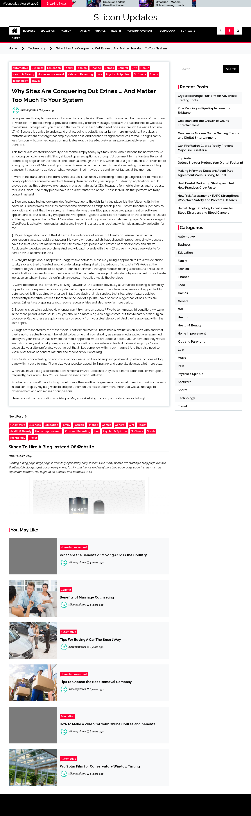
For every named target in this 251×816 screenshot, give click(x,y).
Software (188, 30)
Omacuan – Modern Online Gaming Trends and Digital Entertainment (151, 4)
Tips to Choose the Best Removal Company (96, 682)
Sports (154, 74)
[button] (221, 31)
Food (181, 285)
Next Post (16, 416)
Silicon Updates (125, 17)
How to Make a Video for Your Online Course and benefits (107, 724)
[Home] (14, 31)
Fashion (66, 30)
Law (99, 74)
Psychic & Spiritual (118, 74)
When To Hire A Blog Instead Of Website (51, 447)
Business (29, 30)
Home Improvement (139, 30)
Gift (134, 67)
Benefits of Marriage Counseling (87, 597)
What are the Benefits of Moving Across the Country (103, 555)
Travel (82, 30)
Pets (181, 366)
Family (68, 67)
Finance (100, 30)
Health (116, 30)
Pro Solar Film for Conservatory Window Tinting (100, 766)
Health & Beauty (23, 74)
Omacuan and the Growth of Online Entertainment (95, 4)
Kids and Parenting (80, 74)
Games (16, 38)
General (123, 67)
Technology (166, 30)
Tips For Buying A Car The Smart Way (90, 639)
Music (182, 358)
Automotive (20, 67)
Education (48, 30)
